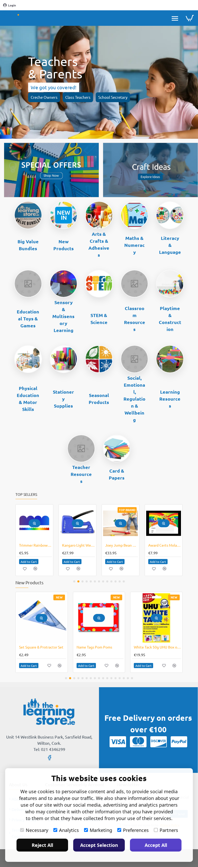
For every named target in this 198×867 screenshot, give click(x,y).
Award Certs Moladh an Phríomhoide (164, 545)
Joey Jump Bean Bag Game (121, 545)
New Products (63, 244)
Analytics (69, 830)
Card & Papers (117, 474)
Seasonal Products (99, 398)
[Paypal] (179, 741)
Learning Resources (169, 399)
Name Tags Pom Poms (94, 647)
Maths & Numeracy (134, 245)
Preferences (136, 830)
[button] (34, 523)
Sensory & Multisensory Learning (63, 316)
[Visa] (118, 741)
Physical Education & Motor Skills (28, 398)
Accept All (156, 845)
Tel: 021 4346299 (49, 749)
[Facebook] (49, 757)
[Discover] (158, 741)
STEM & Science (99, 318)
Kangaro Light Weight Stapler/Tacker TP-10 (78, 545)
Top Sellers (26, 494)
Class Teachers (77, 97)
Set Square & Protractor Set (41, 647)
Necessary (37, 830)
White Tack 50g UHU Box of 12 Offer (157, 647)
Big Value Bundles (28, 244)
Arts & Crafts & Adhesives (98, 244)
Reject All (42, 845)
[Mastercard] (138, 741)
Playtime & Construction (170, 318)
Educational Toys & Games (28, 318)
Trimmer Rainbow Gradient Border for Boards (35, 545)
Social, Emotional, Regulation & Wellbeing (134, 399)
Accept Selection (99, 845)
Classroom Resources (134, 318)
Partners (169, 830)
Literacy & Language (170, 245)
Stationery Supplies (63, 399)
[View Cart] (189, 18)
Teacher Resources (81, 474)
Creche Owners (44, 97)
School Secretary (112, 97)
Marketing (101, 830)
